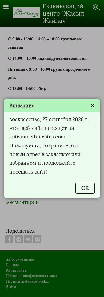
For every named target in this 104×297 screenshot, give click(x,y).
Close (92, 105)
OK (85, 188)
